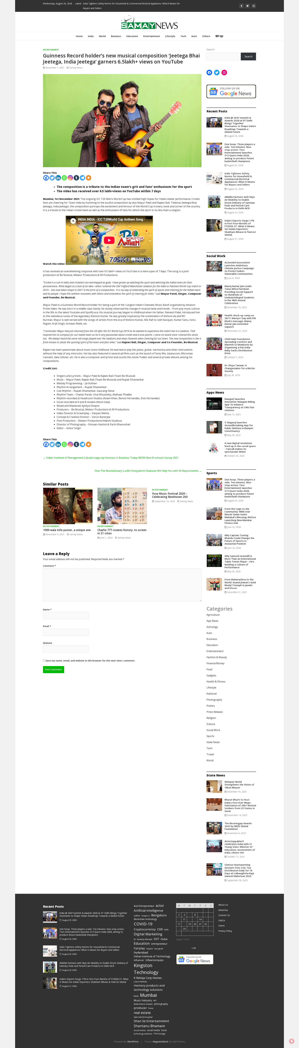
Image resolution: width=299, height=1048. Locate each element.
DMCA (221, 920)
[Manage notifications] (291, 1041)
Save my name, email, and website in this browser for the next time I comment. (90, 660)
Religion (211, 718)
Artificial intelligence (148, 910)
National (211, 693)
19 (189, 924)
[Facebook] (46, 178)
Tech (183, 36)
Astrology (212, 627)
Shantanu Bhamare (149, 1026)
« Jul (194, 947)
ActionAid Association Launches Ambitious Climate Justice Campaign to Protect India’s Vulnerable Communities (239, 268)
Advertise (223, 910)
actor (160, 905)
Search (210, 49)
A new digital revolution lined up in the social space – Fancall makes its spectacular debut (240, 447)
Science (210, 724)
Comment (49, 566)
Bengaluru (159, 915)
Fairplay (139, 948)
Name (47, 610)
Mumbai (148, 995)
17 (179, 924)
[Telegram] (82, 178)
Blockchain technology (145, 919)
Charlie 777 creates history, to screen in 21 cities (121, 531)
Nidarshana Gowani (143, 1004)
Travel (210, 754)
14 (200, 919)
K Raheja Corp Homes (148, 978)
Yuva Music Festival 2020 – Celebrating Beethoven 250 (169, 495)
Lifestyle (170, 36)
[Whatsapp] (64, 178)
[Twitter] (52, 178)
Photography (214, 699)
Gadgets (211, 675)
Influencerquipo (154, 960)
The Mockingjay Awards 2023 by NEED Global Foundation (238, 826)
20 (195, 924)
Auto (194, 36)
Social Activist (140, 1030)
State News (213, 742)
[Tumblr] (76, 178)
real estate (142, 1012)
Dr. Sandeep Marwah (143, 939)
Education (132, 36)
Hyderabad (141, 952)
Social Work (213, 730)
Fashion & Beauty (216, 657)
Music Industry (143, 1000)
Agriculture (213, 614)
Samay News (76, 67)
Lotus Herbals (140, 981)
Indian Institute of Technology (152, 956)
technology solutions (143, 1033)
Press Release (214, 712)
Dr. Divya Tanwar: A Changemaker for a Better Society (240, 368)
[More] (88, 178)
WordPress (133, 1041)
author (137, 915)
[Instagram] (70, 178)
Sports (210, 736)
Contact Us (224, 915)
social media (153, 1030)
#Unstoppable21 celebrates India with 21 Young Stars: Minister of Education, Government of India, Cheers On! (240, 847)
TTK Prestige (159, 1033)
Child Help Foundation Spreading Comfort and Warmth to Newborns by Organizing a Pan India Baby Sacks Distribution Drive (239, 346)
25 (184, 928)
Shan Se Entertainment (151, 1021)
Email (47, 626)
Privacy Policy (225, 930)
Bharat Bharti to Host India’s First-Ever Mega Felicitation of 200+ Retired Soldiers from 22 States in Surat (240, 805)
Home (79, 36)
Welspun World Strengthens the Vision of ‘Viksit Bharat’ (239, 784)
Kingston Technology (146, 968)
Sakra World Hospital (143, 1017)
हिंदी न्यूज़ (219, 36)
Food (209, 669)
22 (205, 924)
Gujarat (149, 948)
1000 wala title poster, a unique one (67, 530)
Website (47, 643)
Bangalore (146, 916)
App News (212, 621)
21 (200, 924)
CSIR (160, 929)
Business (116, 36)
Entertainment (151, 36)
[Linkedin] (58, 178)
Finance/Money (215, 663)
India (91, 36)
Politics (210, 705)
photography (161, 1003)
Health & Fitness (215, 681)
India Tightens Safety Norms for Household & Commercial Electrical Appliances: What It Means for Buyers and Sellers (240, 179)
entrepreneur (159, 943)
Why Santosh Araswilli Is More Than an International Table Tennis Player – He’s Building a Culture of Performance (240, 561)
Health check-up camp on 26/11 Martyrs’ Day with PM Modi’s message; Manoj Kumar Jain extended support (240, 321)
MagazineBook (160, 1041)
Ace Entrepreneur (144, 906)
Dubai (164, 939)
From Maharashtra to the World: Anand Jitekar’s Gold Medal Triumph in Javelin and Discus (240, 584)
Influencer (139, 960)
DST (156, 939)
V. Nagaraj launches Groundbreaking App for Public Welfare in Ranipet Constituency (239, 426)
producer (140, 1008)
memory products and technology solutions (149, 987)
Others (206, 36)
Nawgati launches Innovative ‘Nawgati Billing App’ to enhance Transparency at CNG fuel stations (240, 404)
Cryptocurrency (145, 929)
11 (184, 919)
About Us (223, 904)
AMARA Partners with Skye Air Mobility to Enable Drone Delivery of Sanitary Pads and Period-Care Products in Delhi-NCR (240, 202)
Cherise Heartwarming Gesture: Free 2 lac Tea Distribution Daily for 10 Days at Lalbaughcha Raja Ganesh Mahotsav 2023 (239, 870)
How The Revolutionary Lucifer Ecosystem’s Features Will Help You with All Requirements (148, 470)
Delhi (166, 929)
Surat (164, 1030)
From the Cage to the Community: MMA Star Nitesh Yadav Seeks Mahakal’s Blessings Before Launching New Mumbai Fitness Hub (240, 515)
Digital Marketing (148, 934)
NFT (155, 1000)
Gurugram (158, 948)
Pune (150, 1008)
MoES (136, 996)
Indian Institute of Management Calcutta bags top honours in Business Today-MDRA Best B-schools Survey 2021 (110, 457)
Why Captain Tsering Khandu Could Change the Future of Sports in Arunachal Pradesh (239, 539)
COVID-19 (143, 924)
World (102, 36)
